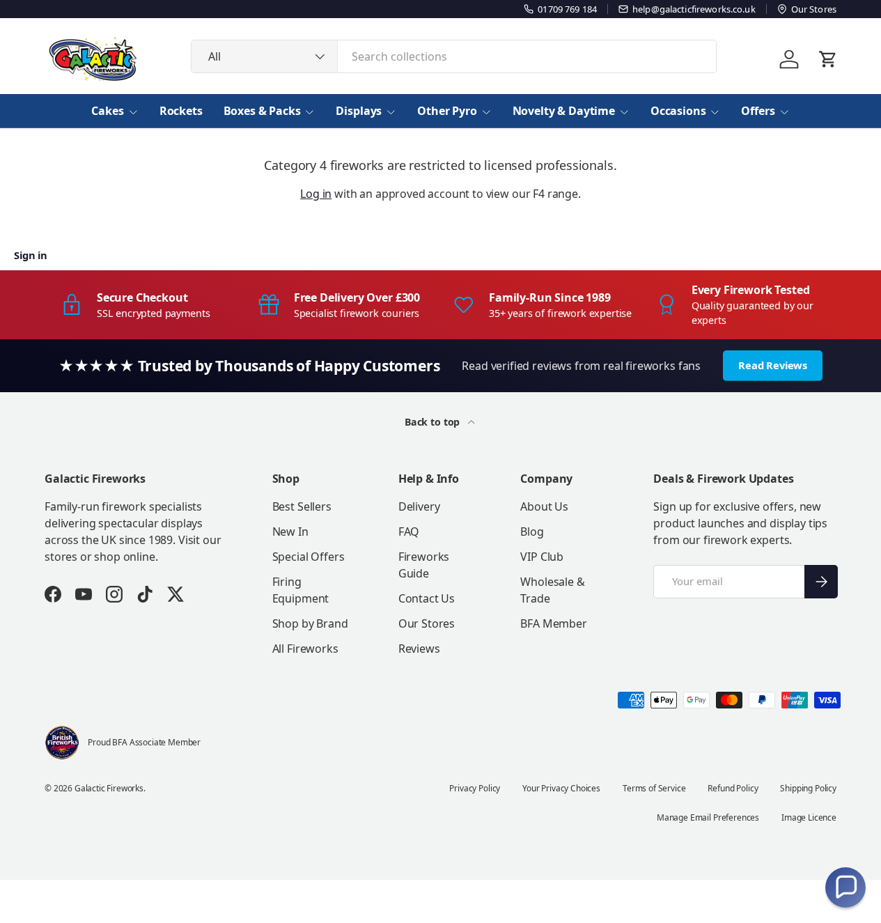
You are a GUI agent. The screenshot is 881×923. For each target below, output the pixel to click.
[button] (845, 887)
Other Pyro (446, 110)
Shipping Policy (808, 788)
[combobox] (454, 56)
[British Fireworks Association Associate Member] (62, 742)
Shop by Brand (310, 623)
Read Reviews (772, 365)
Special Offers (308, 556)
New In (290, 531)
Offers (757, 110)
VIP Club (541, 556)
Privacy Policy (474, 788)
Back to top (433, 421)
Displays (359, 110)
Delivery (419, 506)
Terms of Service (654, 788)
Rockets (181, 110)
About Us (544, 506)
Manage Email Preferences (708, 817)
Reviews (419, 648)
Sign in (30, 255)
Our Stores (426, 623)
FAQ (409, 531)
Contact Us (426, 598)
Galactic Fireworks (109, 788)
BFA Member (553, 623)
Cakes (107, 110)
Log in (316, 193)
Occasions (678, 110)
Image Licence (808, 817)
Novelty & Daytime (564, 110)
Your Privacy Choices (561, 788)
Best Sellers (302, 506)
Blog (531, 531)
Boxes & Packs (262, 110)
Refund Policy (733, 788)
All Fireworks (305, 648)
